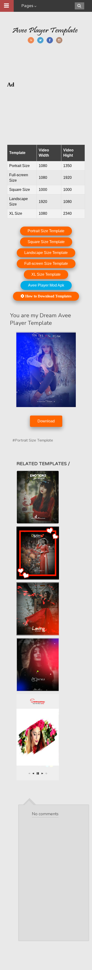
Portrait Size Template (46, 231)
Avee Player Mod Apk (46, 285)
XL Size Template (46, 274)
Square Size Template (46, 242)
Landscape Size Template (46, 253)
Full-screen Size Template (46, 264)
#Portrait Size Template (33, 440)
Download (46, 421)
